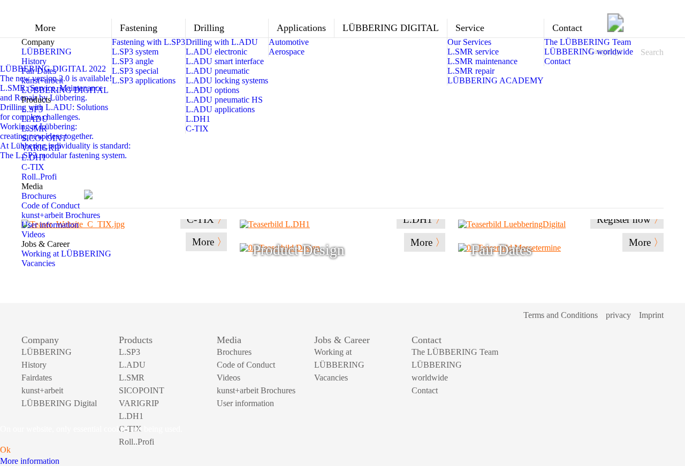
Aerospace (287, 51)
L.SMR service (473, 51)
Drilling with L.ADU (222, 41)
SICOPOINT (44, 138)
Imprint (651, 315)
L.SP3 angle (133, 61)
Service (469, 27)
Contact (567, 27)
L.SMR (34, 128)
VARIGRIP (41, 147)
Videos (33, 234)
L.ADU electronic (216, 51)
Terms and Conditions (560, 315)
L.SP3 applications (144, 80)
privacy (618, 315)
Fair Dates (38, 70)
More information (29, 460)
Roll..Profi (39, 176)
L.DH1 (33, 157)
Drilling (209, 27)
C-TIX (32, 167)
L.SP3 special (135, 70)
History (34, 61)
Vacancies (38, 263)
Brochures (38, 195)
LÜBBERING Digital (59, 403)
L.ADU (34, 118)
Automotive (289, 41)
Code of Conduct (50, 205)
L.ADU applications (220, 109)
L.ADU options (212, 90)
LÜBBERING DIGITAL (65, 90)
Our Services (469, 41)
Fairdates (36, 377)
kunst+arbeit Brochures (60, 215)
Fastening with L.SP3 (148, 41)
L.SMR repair (470, 70)
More (45, 27)
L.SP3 (32, 109)
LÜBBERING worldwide (588, 51)
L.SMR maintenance (482, 61)
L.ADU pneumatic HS (224, 99)
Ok (5, 449)
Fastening (138, 27)
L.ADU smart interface (225, 61)
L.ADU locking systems (227, 80)
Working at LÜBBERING (66, 253)
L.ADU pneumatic (217, 70)
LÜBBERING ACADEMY (495, 80)
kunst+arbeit (42, 80)
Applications (301, 27)
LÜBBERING (46, 51)
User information (50, 224)
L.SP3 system (135, 51)
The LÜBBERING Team (587, 41)
